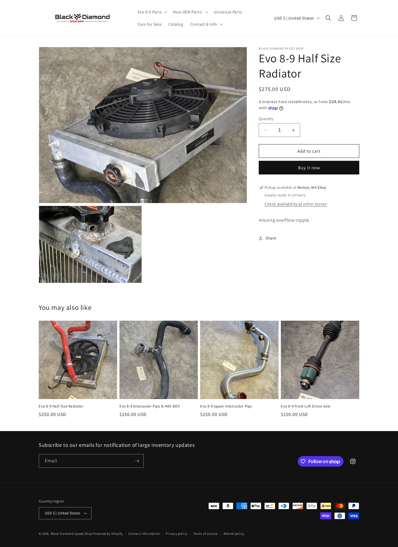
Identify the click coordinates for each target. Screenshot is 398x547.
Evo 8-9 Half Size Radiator (61, 406)
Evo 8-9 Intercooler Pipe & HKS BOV (149, 406)
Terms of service (205, 534)
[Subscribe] (137, 461)
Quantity (266, 118)
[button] (152, 12)
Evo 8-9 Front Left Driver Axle (305, 406)
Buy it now (309, 168)
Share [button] (270, 238)
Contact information (144, 534)
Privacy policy (176, 534)
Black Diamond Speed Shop (71, 534)
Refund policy (233, 534)
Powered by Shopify (108, 534)
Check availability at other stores (296, 204)
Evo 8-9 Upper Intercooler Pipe (226, 406)
